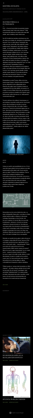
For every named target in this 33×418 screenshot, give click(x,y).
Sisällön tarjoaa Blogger (18, 412)
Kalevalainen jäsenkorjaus (13, 12)
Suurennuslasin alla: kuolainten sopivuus (13, 356)
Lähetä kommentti (13, 360)
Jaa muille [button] (5, 284)
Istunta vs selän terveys (14, 399)
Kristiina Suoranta (11, 6)
